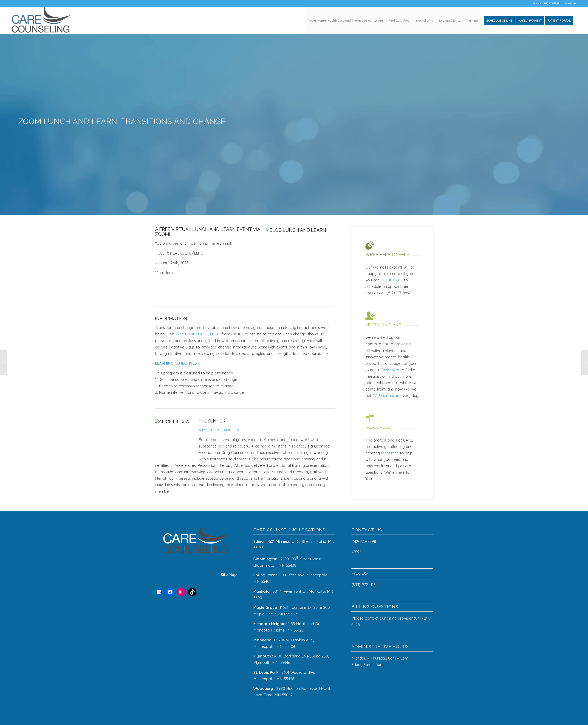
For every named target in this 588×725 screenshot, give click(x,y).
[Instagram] (181, 592)
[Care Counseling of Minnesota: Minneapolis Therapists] (41, 20)
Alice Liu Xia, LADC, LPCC (197, 333)
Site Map (229, 574)
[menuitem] (569, 3)
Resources (377, 427)
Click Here (390, 369)
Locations (570, 3)
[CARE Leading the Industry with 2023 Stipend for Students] (584, 362)
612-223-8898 (364, 541)
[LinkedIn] (159, 592)
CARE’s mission (386, 395)
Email (356, 551)
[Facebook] (170, 592)
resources (390, 452)
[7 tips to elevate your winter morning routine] (3, 362)
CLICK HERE (392, 280)
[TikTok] (192, 592)
